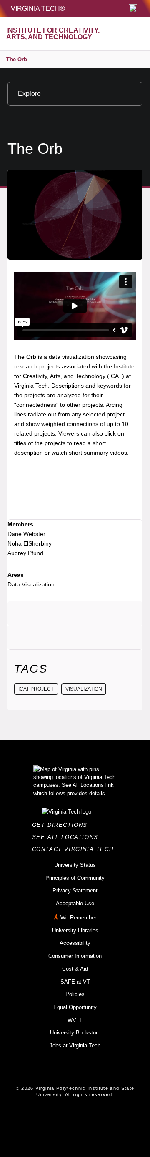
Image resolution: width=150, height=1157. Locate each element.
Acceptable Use (75, 903)
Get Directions (62, 825)
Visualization (83, 689)
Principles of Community (75, 878)
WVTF (75, 1020)
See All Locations (67, 837)
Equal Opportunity (75, 1007)
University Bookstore (75, 1032)
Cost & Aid (75, 969)
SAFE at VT (75, 982)
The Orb (16, 59)
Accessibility (75, 943)
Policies (75, 994)
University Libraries (75, 930)
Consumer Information (75, 956)
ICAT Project (36, 689)
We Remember (78, 917)
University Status (75, 865)
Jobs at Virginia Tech (75, 1045)
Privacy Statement (75, 890)
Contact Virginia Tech (75, 849)
